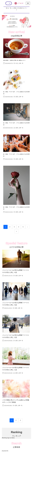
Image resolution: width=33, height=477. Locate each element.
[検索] (10, 3)
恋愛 (17, 96)
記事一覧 (21, 63)
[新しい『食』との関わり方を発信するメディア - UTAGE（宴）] (18, 3)
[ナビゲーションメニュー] (28, 3)
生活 (17, 63)
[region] (16, 21)
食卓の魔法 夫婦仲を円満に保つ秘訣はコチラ (14, 60)
